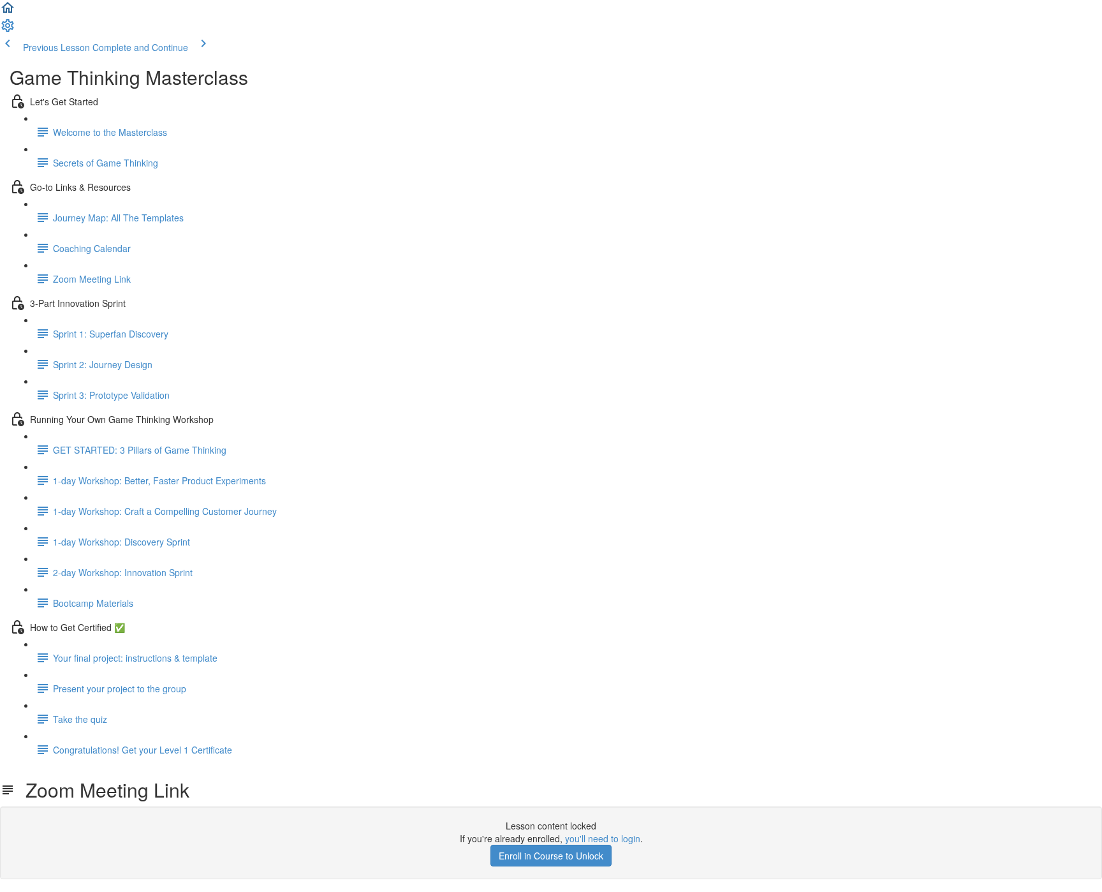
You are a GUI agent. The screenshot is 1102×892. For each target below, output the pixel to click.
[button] (7, 11)
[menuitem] (7, 29)
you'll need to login (602, 838)
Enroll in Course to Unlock (551, 855)
